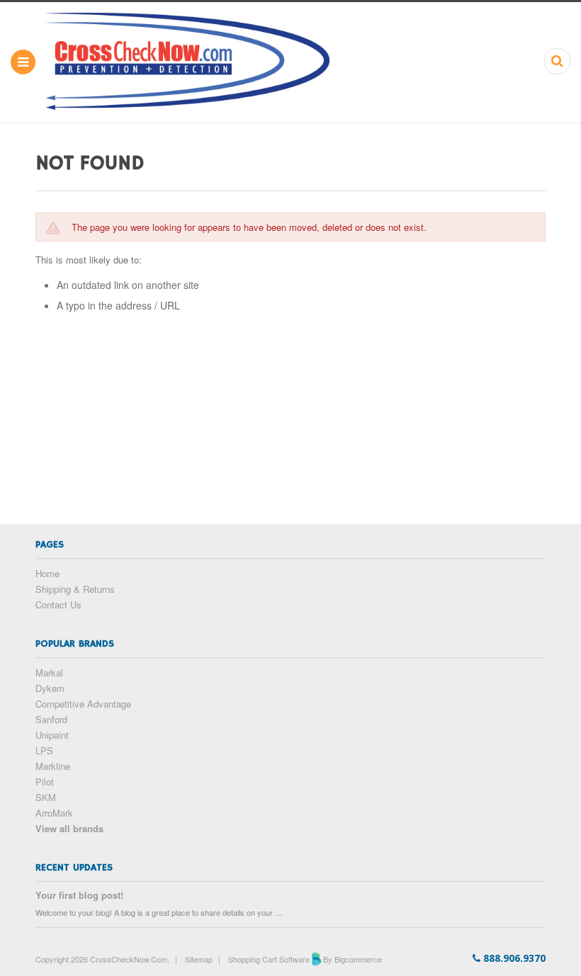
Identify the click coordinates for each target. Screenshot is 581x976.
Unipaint (52, 735)
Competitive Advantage (83, 703)
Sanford (51, 719)
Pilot (44, 781)
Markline (52, 766)
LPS (44, 750)
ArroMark (54, 812)
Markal (49, 672)
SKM (45, 797)
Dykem (49, 688)
